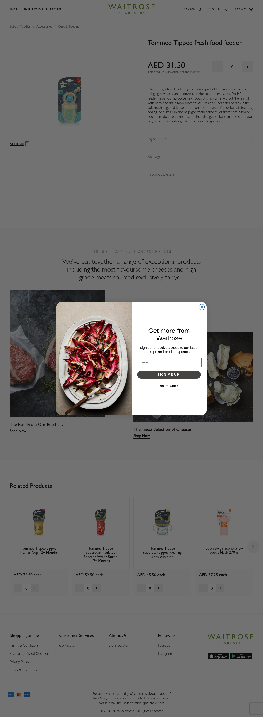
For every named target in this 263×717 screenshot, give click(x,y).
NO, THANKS (169, 386)
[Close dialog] (202, 307)
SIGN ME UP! (169, 374)
